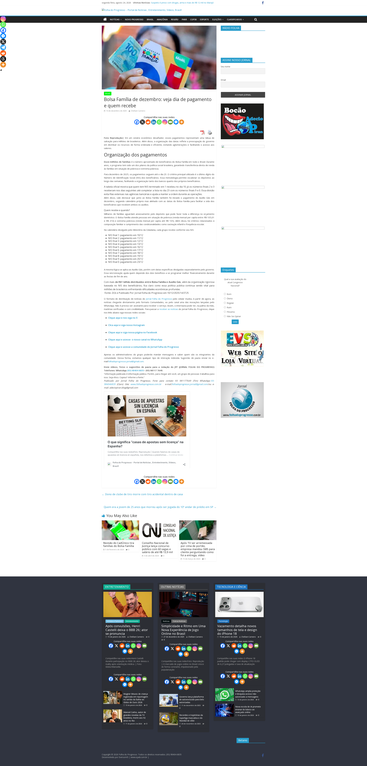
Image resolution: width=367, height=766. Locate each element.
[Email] (170, 122)
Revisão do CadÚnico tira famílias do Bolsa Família (118, 544)
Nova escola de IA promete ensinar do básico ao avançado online (248, 709)
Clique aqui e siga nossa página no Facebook (132, 332)
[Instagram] (164, 122)
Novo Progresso (134, 19)
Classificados (234, 19)
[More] (181, 122)
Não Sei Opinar (234, 316)
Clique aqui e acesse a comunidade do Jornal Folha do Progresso (143, 346)
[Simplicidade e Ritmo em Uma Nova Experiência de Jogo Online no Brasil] (183, 593)
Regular (230, 303)
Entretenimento (132, 621)
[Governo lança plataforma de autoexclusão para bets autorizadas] (168, 695)
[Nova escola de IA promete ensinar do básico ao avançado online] (224, 705)
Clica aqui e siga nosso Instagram (126, 325)
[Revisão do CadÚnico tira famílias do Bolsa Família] (120, 522)
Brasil (150, 19)
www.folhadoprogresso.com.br (145, 384)
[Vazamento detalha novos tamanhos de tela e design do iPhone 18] (239, 593)
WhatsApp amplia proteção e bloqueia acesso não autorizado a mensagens (247, 694)
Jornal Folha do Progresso (159, 298)
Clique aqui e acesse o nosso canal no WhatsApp (135, 339)
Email (223, 80)
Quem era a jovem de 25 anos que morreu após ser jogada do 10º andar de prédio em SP (160, 507)
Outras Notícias (179, 621)
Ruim (229, 307)
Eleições (216, 19)
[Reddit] (148, 122)
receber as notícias (169, 309)
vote (235, 321)
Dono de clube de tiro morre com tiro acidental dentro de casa (142, 494)
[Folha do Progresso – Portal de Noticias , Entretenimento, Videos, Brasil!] (141, 10)
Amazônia (162, 19)
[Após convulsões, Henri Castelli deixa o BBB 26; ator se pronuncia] (127, 593)
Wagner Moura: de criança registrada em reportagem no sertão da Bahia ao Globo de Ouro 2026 (135, 698)
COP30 (193, 19)
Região (174, 19)
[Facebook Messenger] (175, 122)
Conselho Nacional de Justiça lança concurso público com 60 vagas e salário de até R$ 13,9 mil (157, 547)
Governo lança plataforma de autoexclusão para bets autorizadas (191, 699)
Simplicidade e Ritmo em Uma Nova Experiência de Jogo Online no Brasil (183, 630)
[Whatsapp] (159, 122)
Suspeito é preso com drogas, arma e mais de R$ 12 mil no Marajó (182, 2)
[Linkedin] (153, 122)
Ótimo (230, 298)
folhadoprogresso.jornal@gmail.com (126, 361)
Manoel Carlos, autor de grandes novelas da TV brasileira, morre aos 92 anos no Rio (134, 716)
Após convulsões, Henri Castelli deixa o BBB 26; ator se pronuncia (127, 630)
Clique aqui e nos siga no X (122, 317)
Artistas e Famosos (114, 621)
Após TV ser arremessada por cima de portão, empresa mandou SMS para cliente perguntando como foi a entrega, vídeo (198, 549)
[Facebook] (136, 122)
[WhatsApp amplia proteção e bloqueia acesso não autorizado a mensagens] (224, 689)
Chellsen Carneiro (138, 111)
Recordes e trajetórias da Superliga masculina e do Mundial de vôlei (191, 718)
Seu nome (225, 66)
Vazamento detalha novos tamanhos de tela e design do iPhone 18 (237, 630)
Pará (184, 19)
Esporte (204, 19)
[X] (142, 122)
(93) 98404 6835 (135, 370)
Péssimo (231, 311)
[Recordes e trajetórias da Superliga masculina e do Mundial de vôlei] (168, 713)
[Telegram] (3, 47)
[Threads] (3, 59)
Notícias (114, 19)
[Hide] (1, 70)
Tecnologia (223, 621)
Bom (229, 294)
